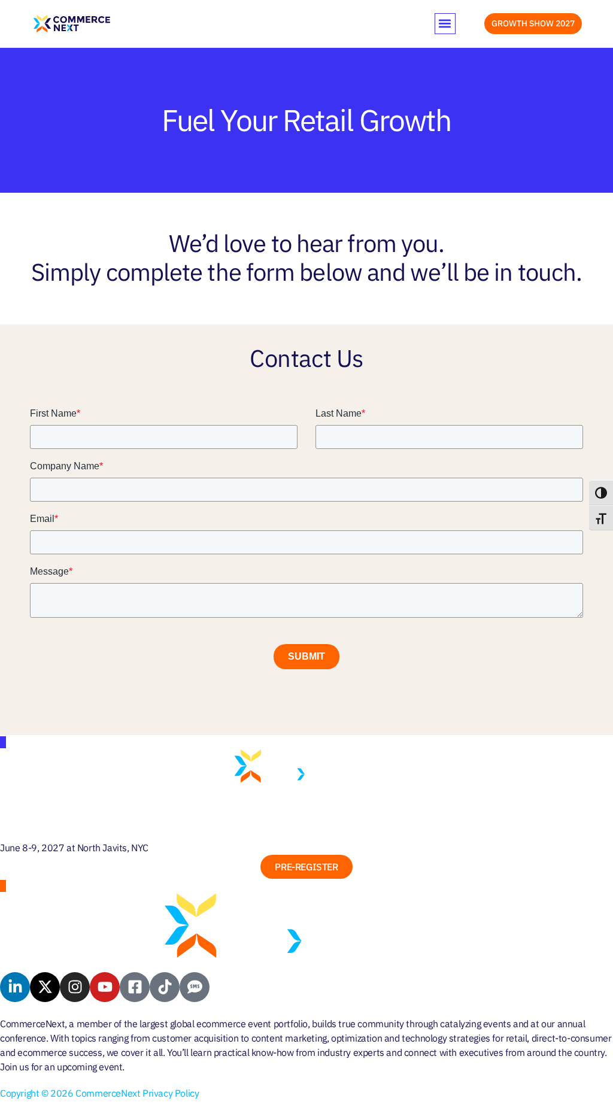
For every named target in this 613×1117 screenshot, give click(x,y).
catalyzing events (475, 1024)
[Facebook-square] (135, 987)
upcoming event (89, 1067)
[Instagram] (75, 987)
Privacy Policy (170, 1093)
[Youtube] (105, 987)
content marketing (289, 1038)
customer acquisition (195, 1038)
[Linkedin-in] (15, 987)
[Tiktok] (165, 987)
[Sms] (195, 987)
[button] (445, 23)
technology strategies (446, 1038)
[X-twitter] (45, 987)
